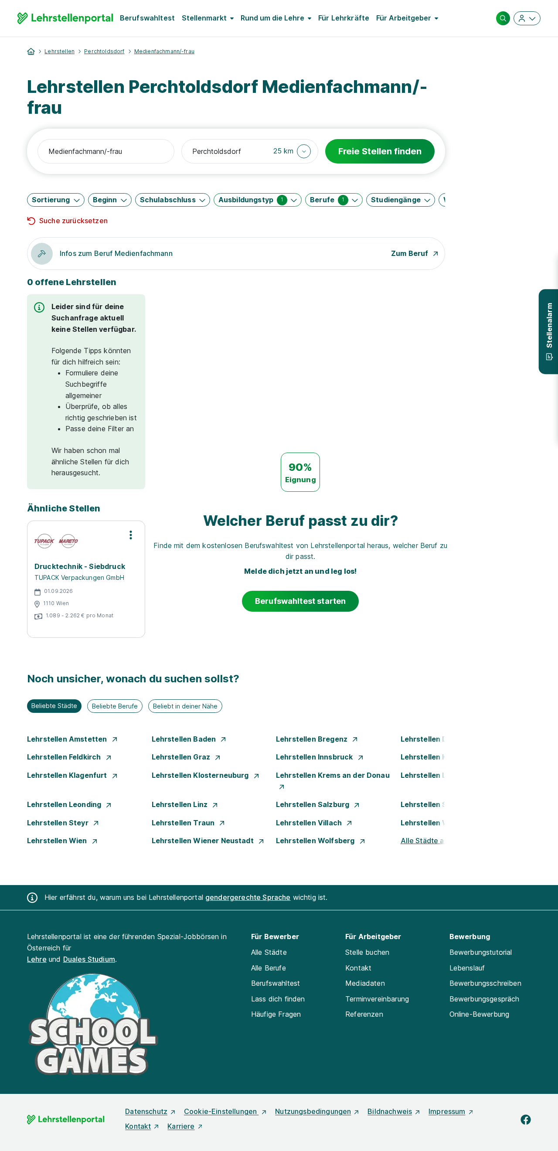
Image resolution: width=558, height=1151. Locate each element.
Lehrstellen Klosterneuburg (201, 775)
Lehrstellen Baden (185, 739)
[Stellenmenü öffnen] (130, 534)
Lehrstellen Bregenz (312, 739)
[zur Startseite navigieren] (31, 51)
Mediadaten (365, 983)
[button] (292, 151)
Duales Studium (89, 959)
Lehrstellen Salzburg (313, 804)
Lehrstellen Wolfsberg (316, 840)
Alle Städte (269, 952)
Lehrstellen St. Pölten (439, 804)
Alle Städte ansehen (435, 840)
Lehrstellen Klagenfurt (68, 775)
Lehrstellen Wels (431, 822)
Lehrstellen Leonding (65, 804)
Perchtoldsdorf (104, 51)
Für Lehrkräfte (343, 18)
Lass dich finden (278, 998)
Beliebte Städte (54, 705)
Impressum (447, 1111)
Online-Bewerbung (479, 1014)
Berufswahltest (147, 18)
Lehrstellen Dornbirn (438, 739)
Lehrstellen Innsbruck (315, 757)
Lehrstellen (59, 51)
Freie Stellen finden (380, 151)
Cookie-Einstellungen (221, 1111)
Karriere (180, 1126)
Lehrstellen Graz (182, 757)
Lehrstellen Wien (58, 840)
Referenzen (364, 1014)
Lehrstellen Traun (184, 822)
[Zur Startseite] (65, 18)
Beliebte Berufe (115, 706)
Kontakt (358, 968)
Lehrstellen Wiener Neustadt (203, 840)
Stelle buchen (367, 952)
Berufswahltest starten (300, 601)
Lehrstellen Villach (310, 822)
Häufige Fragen (276, 1014)
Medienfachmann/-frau (164, 51)
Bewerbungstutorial (480, 952)
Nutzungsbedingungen (313, 1111)
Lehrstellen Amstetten (68, 739)
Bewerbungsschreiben (485, 983)
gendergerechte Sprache (248, 897)
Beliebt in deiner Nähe (185, 706)
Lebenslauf (467, 968)
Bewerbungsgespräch (484, 998)
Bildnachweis (389, 1111)
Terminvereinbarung (377, 998)
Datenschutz (146, 1111)
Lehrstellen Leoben (435, 775)
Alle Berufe (268, 968)
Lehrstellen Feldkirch (65, 757)
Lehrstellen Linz (181, 804)
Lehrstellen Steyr (58, 822)
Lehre (37, 959)
